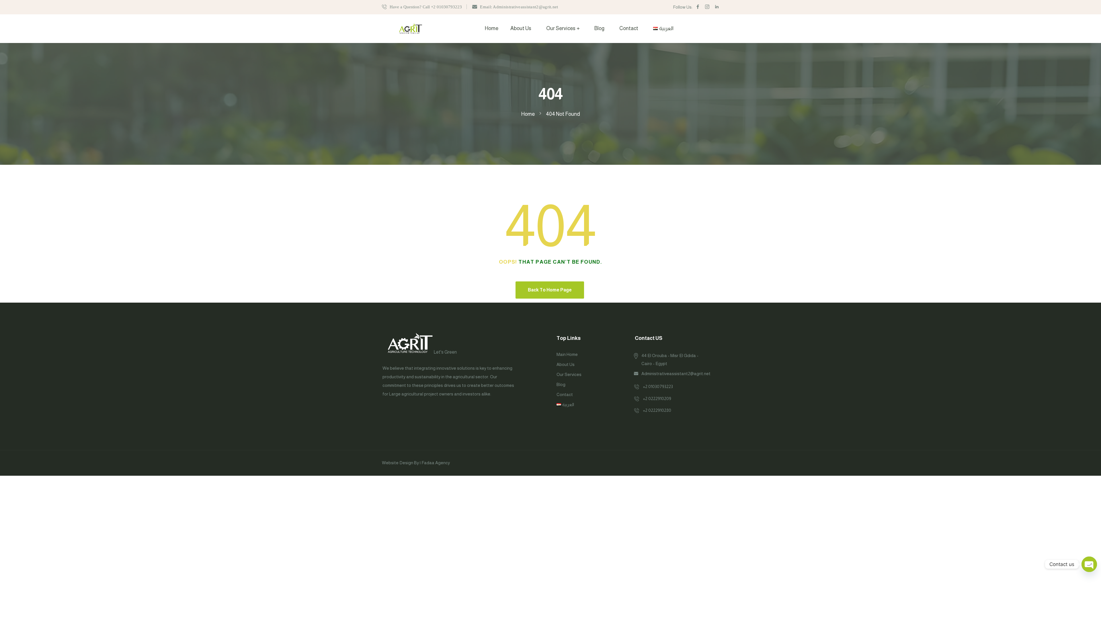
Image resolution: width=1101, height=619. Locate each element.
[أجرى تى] (410, 28)
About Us (520, 28)
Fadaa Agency (435, 462)
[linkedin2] (717, 7)
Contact (628, 28)
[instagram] (707, 7)
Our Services (560, 28)
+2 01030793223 (658, 386)
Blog (599, 28)
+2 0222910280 (657, 410)
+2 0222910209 (657, 398)
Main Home (567, 354)
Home (491, 28)
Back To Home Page (550, 289)
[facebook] (698, 7)
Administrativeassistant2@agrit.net (675, 373)
